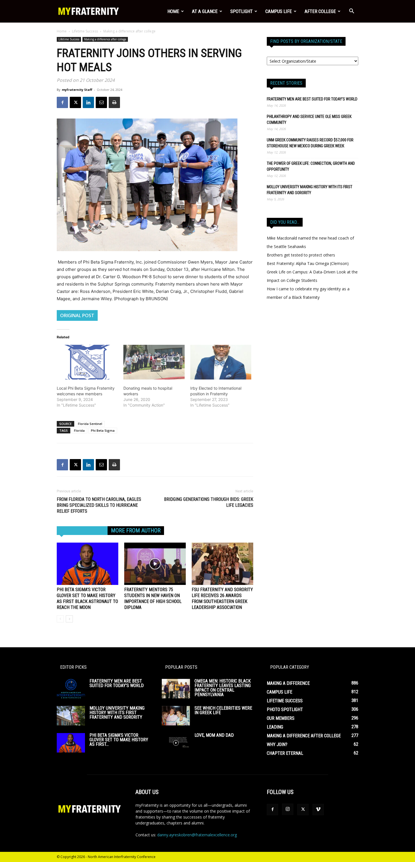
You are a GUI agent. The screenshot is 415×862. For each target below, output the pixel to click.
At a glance (205, 11)
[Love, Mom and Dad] (176, 743)
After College (320, 11)
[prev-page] (60, 618)
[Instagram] (287, 809)
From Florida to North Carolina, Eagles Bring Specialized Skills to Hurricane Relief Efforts (99, 505)
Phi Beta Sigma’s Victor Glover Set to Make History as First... (118, 739)
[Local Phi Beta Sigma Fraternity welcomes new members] (87, 362)
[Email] (101, 102)
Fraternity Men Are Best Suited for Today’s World (312, 99)
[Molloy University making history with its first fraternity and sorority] (71, 715)
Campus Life (278, 11)
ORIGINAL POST (77, 315)
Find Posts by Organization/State (306, 41)
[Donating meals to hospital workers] (153, 362)
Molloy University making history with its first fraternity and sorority (309, 190)
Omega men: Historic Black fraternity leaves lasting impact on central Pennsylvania (223, 687)
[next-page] (69, 618)
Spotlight (241, 11)
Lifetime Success (85, 31)
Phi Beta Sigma (103, 430)
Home (173, 11)
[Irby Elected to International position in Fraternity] (220, 362)
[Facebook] (62, 102)
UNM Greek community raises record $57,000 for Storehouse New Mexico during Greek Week (310, 143)
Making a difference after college (105, 39)
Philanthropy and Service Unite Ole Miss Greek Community (309, 119)
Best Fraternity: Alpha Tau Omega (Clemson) (308, 263)
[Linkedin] (88, 102)
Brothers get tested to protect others (301, 255)
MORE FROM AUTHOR (136, 530)
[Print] (114, 102)
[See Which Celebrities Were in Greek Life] (176, 715)
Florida (79, 430)
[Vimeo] (318, 809)
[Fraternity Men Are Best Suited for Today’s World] (71, 688)
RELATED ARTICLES (82, 530)
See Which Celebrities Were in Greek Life (223, 710)
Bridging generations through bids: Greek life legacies (208, 502)
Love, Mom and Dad (214, 735)
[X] (75, 102)
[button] (351, 11)
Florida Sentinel (90, 424)
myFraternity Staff (77, 89)
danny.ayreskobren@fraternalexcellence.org (197, 834)
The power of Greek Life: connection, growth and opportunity (311, 166)
